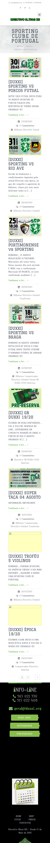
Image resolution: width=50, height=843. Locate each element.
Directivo (27, 129)
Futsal (36, 129)
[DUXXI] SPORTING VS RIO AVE (21, 163)
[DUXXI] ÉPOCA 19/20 (22, 631)
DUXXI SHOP (24, 717)
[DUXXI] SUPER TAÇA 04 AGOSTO (24, 495)
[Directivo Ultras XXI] (25, 18)
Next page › (37, 677)
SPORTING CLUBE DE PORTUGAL (25, 50)
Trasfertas (25, 298)
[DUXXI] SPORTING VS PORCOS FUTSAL (23, 86)
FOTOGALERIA (24, 725)
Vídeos (32, 819)
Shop (31, 816)
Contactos (25, 822)
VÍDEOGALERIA (24, 733)
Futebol (36, 210)
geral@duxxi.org (16, 3)
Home (21, 46)
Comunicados (31, 376)
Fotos (17, 819)
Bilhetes (18, 129)
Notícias (29, 46)
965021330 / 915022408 (33, 3)
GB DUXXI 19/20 (31, 459)
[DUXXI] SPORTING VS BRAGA (21, 332)
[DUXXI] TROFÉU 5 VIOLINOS (23, 558)
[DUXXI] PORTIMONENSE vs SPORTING (23, 245)
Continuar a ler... (17, 114)
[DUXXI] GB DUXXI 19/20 (20, 414)
